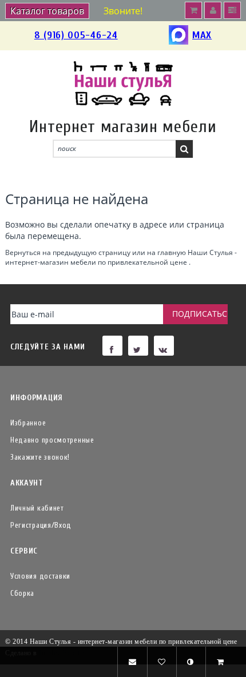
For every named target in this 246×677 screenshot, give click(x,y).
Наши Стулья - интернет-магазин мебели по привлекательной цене (121, 257)
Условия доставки (40, 576)
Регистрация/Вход (41, 525)
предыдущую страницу (91, 252)
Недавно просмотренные (52, 440)
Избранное (28, 423)
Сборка (22, 593)
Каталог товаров (47, 11)
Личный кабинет (37, 508)
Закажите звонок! (40, 457)
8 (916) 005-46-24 (76, 35)
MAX (202, 35)
